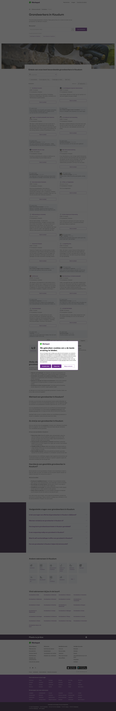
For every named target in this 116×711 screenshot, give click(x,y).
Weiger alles (56, 366)
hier (74, 359)
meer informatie (62, 360)
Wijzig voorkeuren (68, 366)
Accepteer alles (45, 366)
